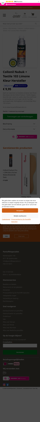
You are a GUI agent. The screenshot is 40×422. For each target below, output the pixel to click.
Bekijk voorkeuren (20, 216)
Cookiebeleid (6, 219)
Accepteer (20, 210)
